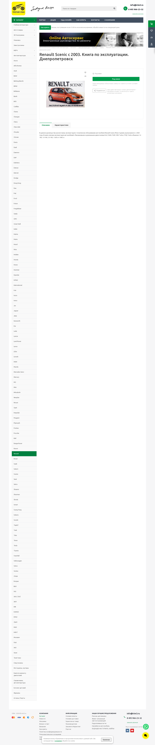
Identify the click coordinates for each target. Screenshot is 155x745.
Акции (53, 20)
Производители (71, 724)
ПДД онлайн (66, 20)
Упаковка (17, 40)
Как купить (81, 20)
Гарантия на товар (72, 721)
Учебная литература (21, 25)
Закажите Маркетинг (73, 726)
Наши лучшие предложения (104, 713)
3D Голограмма (19, 35)
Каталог (19, 20)
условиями (58, 741)
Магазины (42, 721)
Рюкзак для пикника (99, 716)
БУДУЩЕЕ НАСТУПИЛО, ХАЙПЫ (103, 728)
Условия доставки (72, 718)
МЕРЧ (16, 50)
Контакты (95, 20)
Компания (43, 713)
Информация (71, 713)
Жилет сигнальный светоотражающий (99, 720)
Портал (42, 20)
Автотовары (18, 30)
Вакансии (42, 726)
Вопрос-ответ (44, 724)
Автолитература (20, 55)
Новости (42, 718)
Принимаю (106, 739)
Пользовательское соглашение (50, 734)
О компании (110, 20)
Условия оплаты (71, 716)
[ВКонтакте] (127, 730)
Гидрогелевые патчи (99, 723)
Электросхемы (19, 45)
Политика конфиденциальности (50, 732)
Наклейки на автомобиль (100, 726)
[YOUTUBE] (132, 730)
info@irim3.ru (136, 5)
